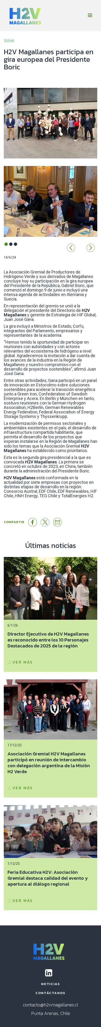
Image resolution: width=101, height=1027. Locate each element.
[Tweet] (45, 522)
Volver (9, 41)
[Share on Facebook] (32, 522)
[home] (25, 15)
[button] (90, 15)
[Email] (57, 522)
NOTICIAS (50, 984)
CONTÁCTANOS (50, 993)
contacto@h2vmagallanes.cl (50, 1004)
